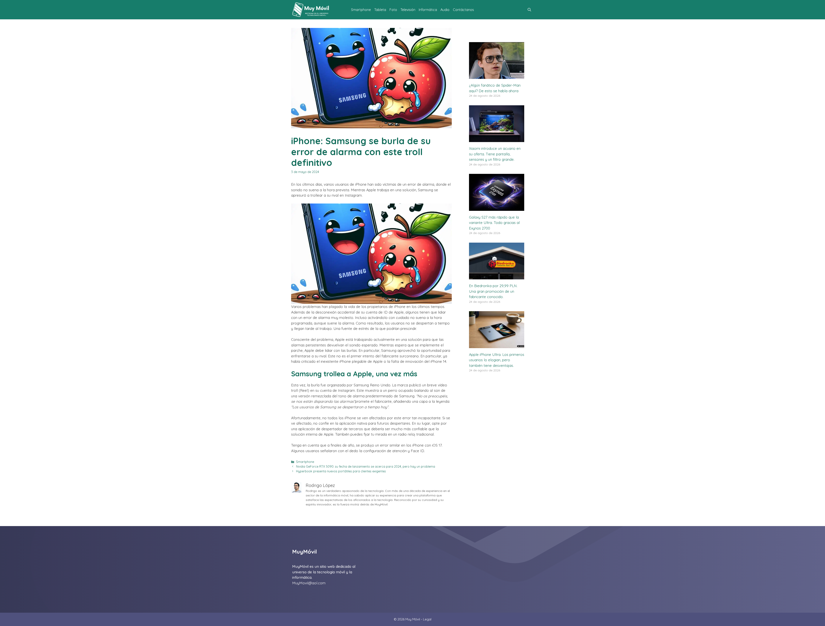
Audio (444, 10)
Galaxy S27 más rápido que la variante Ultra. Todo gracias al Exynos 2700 (494, 222)
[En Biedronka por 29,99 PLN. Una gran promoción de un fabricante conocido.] (496, 276)
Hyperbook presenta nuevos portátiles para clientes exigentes (341, 471)
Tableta (380, 10)
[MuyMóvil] (311, 9)
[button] (529, 9)
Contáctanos (463, 10)
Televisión (407, 10)
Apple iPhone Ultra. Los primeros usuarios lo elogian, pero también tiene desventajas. (496, 360)
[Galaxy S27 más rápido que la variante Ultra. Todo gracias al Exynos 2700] (496, 208)
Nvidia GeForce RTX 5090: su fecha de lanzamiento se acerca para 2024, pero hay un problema (365, 466)
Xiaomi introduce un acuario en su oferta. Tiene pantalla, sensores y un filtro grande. (495, 154)
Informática (428, 10)
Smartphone (361, 10)
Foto (393, 10)
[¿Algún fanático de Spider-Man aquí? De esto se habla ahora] (496, 76)
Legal (427, 619)
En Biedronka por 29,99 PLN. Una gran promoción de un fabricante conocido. (493, 291)
